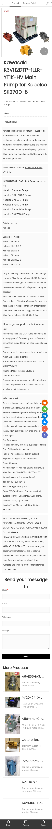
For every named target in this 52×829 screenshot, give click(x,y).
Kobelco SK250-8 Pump (15, 199)
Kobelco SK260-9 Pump (15, 204)
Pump (6, 361)
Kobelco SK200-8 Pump (15, 190)
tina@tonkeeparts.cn (19, 486)
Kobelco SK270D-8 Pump (16, 214)
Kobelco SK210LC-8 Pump (17, 195)
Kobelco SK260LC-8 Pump (17, 209)
